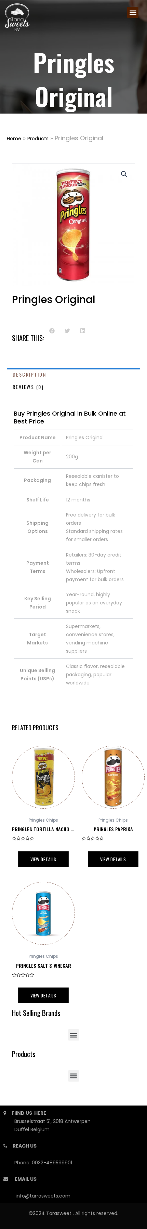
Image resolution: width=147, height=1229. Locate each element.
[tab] (73, 374)
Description (29, 374)
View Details (43, 859)
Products (38, 138)
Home (14, 138)
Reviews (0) (28, 386)
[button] (132, 12)
